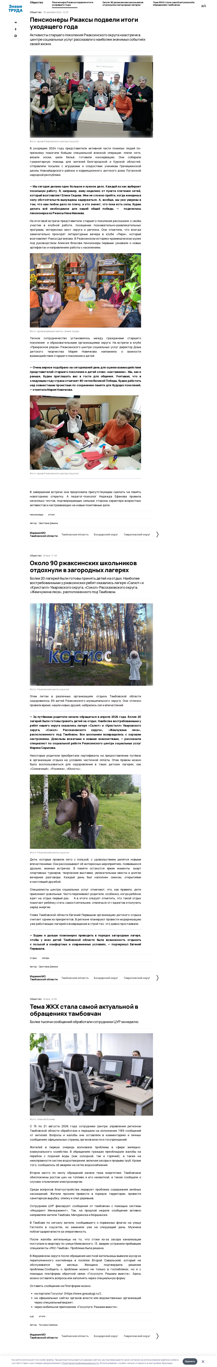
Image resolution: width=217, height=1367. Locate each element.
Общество (36, 2)
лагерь (45, 958)
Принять (190, 1361)
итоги (51, 514)
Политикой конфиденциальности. (80, 1363)
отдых (33, 958)
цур (32, 1316)
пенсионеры (36, 514)
